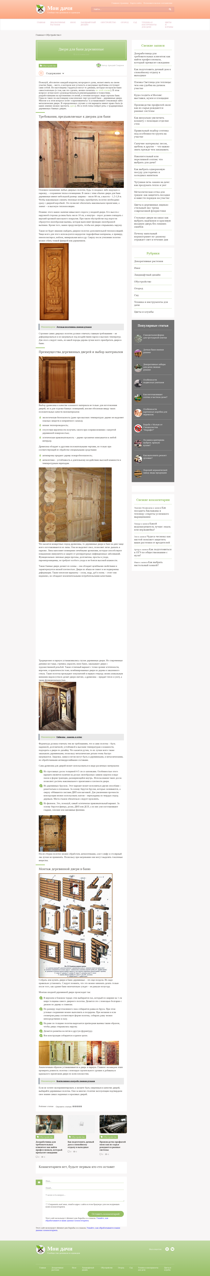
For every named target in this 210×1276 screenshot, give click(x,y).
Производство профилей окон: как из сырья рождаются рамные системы (152, 107)
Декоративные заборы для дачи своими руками (154, 367)
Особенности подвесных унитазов (153, 381)
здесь (72, 106)
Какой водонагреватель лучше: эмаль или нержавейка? (152, 526)
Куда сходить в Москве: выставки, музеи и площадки (151, 96)
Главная (41, 22)
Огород (124, 22)
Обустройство (108, 22)
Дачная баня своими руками (153, 351)
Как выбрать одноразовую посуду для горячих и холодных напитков (149, 172)
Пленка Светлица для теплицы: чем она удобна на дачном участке (152, 85)
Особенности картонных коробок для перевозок (155, 412)
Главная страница (120, 3)
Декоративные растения (57, 23)
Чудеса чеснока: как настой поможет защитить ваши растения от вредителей (152, 539)
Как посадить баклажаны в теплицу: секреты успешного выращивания (151, 512)
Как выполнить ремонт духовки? (155, 456)
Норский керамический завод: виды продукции (155, 471)
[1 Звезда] (73, 1106)
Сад (135, 22)
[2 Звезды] (75, 1106)
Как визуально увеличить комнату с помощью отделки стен (151, 120)
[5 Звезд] (81, 1106)
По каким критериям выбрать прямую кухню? (153, 443)
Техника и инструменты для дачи (149, 24)
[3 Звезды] (77, 1106)
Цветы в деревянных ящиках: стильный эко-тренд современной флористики (151, 207)
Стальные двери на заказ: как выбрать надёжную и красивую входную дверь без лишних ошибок (152, 222)
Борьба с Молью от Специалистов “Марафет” (152, 427)
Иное (73, 22)
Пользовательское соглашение (157, 3)
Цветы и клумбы (169, 24)
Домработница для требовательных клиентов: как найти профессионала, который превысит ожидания (152, 58)
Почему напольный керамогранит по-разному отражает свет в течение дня (151, 236)
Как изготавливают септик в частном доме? (155, 395)
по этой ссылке (103, 90)
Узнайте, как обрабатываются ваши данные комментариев (76, 1219)
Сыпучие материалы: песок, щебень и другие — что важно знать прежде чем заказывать (151, 146)
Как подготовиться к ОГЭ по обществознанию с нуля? (153, 552)
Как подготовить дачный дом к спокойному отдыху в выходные (152, 72)
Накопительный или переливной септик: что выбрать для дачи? (148, 159)
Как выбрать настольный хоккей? (148, 564)
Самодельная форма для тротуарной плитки (155, 336)
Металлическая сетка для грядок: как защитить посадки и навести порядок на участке (152, 194)
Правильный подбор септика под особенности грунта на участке (151, 133)
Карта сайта (136, 3)
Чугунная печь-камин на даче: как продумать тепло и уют (152, 183)
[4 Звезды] (79, 1106)
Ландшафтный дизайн (88, 23)
